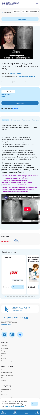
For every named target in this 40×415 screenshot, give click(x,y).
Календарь (4, 391)
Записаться (20, 103)
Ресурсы (4, 394)
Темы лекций (15, 120)
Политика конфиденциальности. (14, 406)
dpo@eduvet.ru (6, 324)
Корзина (26, 413)
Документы (4, 345)
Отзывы (3, 358)
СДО (2, 377)
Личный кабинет (6, 389)
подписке (15, 108)
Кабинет (37, 413)
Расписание (26, 120)
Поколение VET (8, 257)
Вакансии (4, 356)
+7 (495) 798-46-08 (14, 318)
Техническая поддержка (8, 397)
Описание (5, 120)
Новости (3, 353)
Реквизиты (4, 348)
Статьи (3, 380)
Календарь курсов (6, 372)
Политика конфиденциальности (11, 361)
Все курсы (4, 370)
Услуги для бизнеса (7, 375)
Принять (34, 404)
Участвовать (17, 287)
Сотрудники (5, 351)
